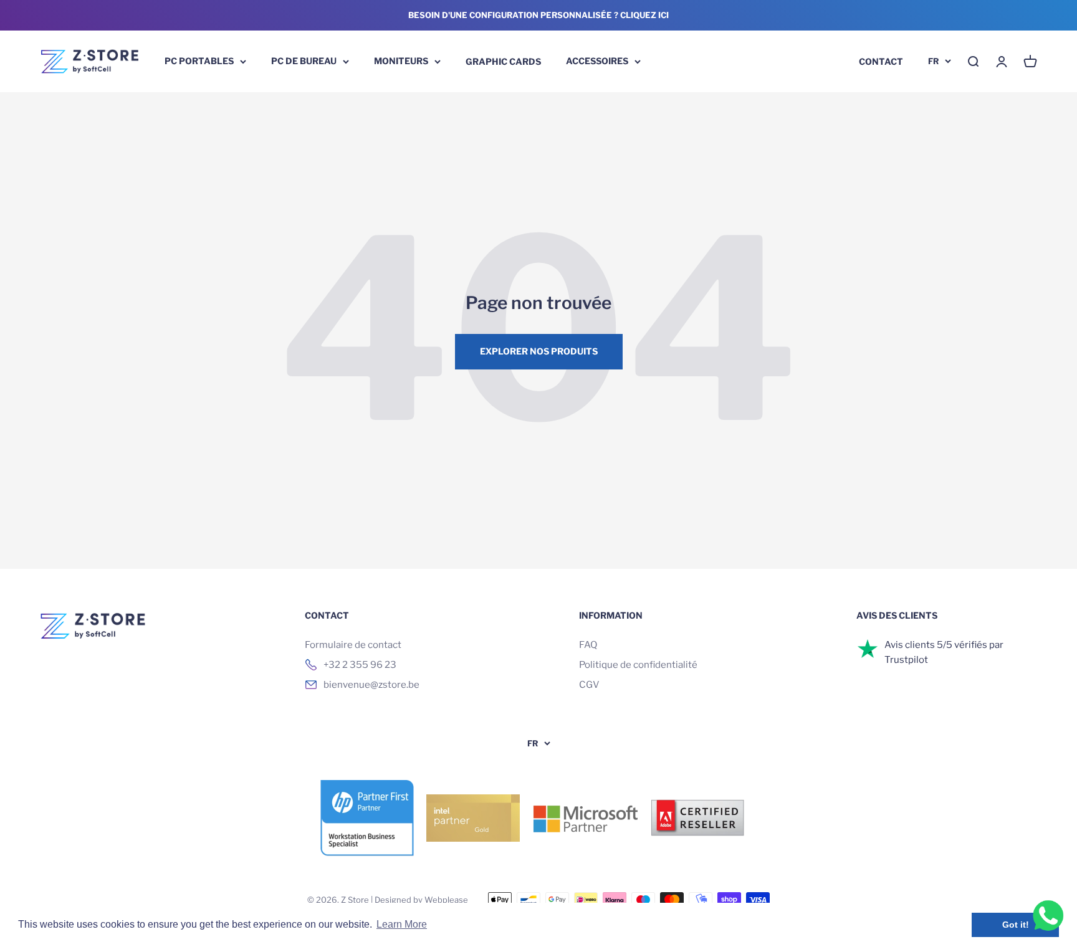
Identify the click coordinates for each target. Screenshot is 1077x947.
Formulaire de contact (353, 644)
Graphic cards (503, 60)
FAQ (588, 644)
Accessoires (597, 60)
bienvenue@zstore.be (371, 684)
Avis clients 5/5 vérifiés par (943, 644)
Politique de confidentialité (638, 664)
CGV (589, 684)
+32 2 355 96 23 (359, 664)
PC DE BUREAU (304, 60)
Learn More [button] (401, 924)
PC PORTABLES (199, 60)
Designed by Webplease (421, 900)
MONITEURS (401, 60)
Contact (881, 60)
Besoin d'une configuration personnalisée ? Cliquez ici (538, 15)
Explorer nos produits (539, 351)
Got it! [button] (1015, 925)
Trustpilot (906, 659)
